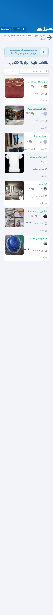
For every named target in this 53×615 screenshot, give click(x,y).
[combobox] (34, 71)
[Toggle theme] (23, 29)
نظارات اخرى (39, 35)
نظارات (29, 35)
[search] (11, 71)
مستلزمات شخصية (16, 35)
